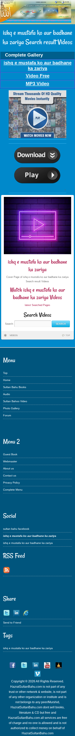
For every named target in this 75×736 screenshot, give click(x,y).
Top (5, 372)
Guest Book (10, 454)
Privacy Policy (11, 482)
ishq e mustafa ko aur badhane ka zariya (37, 265)
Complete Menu (12, 489)
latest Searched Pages (37, 305)
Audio (6, 394)
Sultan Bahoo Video (15, 401)
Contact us (9, 475)
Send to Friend (12, 622)
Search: (9, 323)
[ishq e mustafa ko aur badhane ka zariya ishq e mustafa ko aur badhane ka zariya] (37, 137)
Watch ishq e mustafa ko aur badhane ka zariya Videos (37, 293)
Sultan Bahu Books (14, 387)
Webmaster (10, 461)
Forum (7, 415)
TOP (68, 335)
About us (8, 468)
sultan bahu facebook (16, 528)
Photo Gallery (11, 408)
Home (6, 380)
